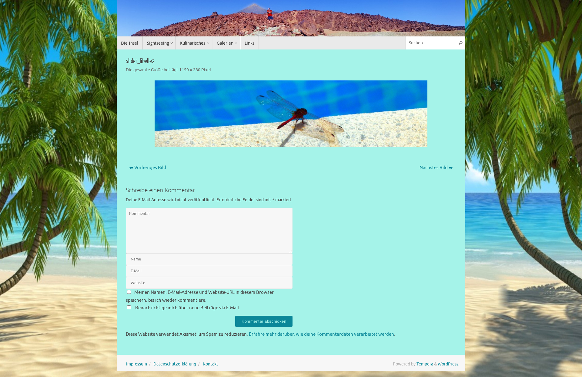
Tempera (424, 364)
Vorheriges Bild (150, 168)
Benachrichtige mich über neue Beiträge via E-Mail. (187, 308)
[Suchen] (460, 42)
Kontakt (210, 364)
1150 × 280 (189, 70)
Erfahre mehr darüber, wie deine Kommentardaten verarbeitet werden (321, 334)
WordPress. (448, 364)
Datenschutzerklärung (174, 364)
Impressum (136, 364)
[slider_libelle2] (291, 113)
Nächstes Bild (434, 168)
